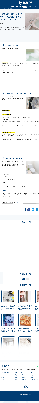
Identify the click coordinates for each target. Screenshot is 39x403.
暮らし (17, 379)
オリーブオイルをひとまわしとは (6, 374)
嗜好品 (24, 375)
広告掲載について (34, 375)
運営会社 (32, 374)
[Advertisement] (15, 247)
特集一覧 (2, 377)
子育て (24, 377)
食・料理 (17, 375)
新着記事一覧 (3, 375)
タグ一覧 (2, 379)
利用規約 (32, 377)
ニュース (24, 379)
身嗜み (24, 374)
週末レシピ (18, 374)
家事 (17, 377)
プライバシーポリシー (35, 379)
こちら (17, 202)
